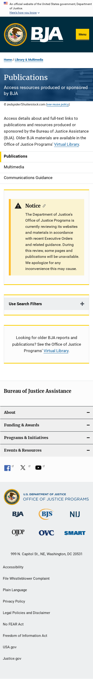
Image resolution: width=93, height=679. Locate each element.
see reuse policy (58, 104)
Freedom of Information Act (25, 636)
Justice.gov (12, 658)
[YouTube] (40, 469)
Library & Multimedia (29, 59)
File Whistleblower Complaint (26, 578)
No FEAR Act (13, 624)
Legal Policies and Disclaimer (26, 613)
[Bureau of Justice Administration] (18, 517)
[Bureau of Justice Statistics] (46, 520)
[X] (24, 469)
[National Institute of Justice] (75, 518)
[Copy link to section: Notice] (43, 205)
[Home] (47, 34)
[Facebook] (9, 469)
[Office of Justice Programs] (15, 34)
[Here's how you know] (46, 8)
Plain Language (15, 590)
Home (8, 59)
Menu (82, 34)
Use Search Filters (25, 303)
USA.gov (9, 647)
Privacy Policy (14, 601)
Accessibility (13, 567)
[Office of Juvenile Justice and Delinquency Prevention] (18, 537)
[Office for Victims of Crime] (46, 536)
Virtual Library (66, 144)
